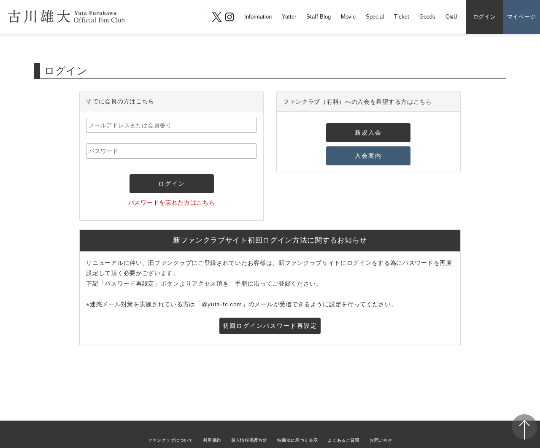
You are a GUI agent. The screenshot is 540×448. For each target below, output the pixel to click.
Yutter (289, 17)
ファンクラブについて (170, 440)
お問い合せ (381, 440)
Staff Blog (318, 17)
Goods (427, 17)
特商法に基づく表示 (297, 440)
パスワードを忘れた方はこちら (171, 202)
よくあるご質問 (343, 440)
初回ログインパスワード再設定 (270, 325)
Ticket (401, 17)
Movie (348, 17)
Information (258, 17)
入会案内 (368, 155)
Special (375, 17)
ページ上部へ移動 (524, 427)
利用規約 (212, 440)
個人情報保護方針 (249, 440)
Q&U (451, 17)
